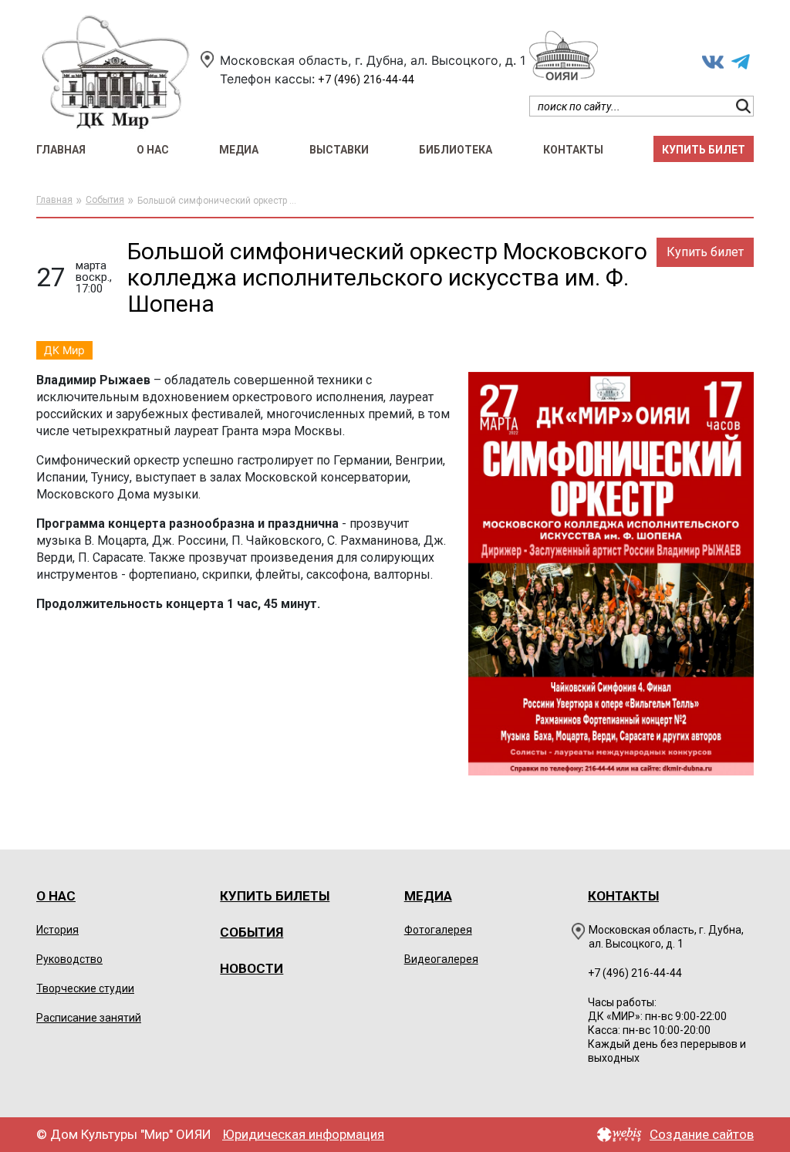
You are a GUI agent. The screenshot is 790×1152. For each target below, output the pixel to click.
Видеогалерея (441, 959)
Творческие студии (85, 988)
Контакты (573, 150)
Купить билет (703, 150)
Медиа (238, 150)
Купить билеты (274, 896)
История (57, 930)
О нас (153, 150)
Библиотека (455, 150)
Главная (61, 150)
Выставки (339, 150)
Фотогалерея (438, 930)
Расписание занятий (88, 1018)
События (105, 199)
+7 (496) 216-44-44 (366, 79)
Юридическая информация (303, 1134)
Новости (251, 968)
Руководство (69, 959)
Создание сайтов (702, 1134)
